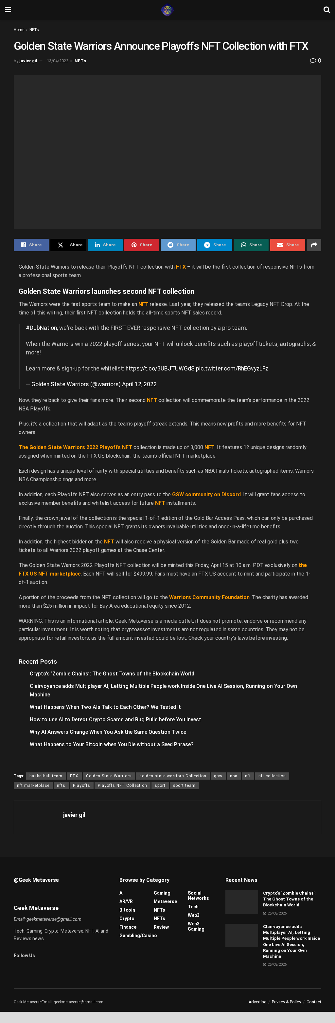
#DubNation (41, 328)
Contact (314, 1001)
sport (160, 785)
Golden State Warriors (109, 776)
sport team (184, 785)
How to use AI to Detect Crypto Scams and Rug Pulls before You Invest (115, 719)
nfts (61, 785)
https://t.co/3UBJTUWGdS (160, 368)
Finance (127, 927)
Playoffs (81, 785)
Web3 (194, 915)
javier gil (28, 60)
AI (121, 893)
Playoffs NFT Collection (122, 785)
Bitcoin (127, 910)
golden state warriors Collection (172, 776)
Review (161, 927)
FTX (74, 776)
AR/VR (126, 901)
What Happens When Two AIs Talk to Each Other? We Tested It (105, 707)
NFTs (34, 30)
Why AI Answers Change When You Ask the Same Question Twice (108, 732)
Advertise (257, 1001)
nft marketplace (33, 785)
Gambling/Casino (138, 935)
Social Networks (198, 895)
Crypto (126, 918)
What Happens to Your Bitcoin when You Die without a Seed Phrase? (112, 744)
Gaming (162, 893)
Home (19, 30)
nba (234, 776)
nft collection (272, 776)
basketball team (45, 776)
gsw (218, 776)
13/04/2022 (57, 60)
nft (248, 776)
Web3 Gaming (196, 926)
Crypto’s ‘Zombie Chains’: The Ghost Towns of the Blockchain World (112, 674)
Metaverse (165, 901)
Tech (193, 906)
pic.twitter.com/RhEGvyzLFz (232, 368)
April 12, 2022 (139, 384)
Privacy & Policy (286, 1001)
